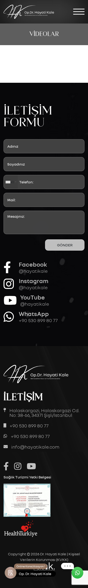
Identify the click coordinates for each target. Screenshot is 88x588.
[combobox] (11, 182)
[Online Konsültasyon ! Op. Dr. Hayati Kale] (10, 573)
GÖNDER (65, 245)
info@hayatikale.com (35, 447)
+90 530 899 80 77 (29, 425)
